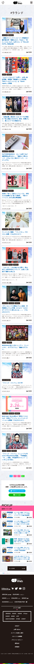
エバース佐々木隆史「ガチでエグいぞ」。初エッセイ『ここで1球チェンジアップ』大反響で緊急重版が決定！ (22, 514)
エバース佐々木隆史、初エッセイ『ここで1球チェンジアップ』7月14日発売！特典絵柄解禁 (21, 549)
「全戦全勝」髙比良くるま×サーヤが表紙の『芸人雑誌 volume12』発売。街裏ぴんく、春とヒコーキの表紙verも (15, 119)
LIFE (17, 616)
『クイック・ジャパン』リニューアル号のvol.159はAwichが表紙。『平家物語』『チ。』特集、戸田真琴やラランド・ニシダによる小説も (15, 457)
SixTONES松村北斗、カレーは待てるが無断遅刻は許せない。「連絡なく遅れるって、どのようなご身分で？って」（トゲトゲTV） (15, 157)
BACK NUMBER (10, 619)
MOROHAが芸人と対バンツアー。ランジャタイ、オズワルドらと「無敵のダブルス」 (15, 347)
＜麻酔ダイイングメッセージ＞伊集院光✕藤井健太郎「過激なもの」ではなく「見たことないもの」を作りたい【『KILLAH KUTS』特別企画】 (15, 41)
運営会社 (17, 643)
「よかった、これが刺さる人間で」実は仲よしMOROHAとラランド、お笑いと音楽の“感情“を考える (15, 269)
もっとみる (12, 568)
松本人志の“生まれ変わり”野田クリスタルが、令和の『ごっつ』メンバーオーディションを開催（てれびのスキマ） (15, 418)
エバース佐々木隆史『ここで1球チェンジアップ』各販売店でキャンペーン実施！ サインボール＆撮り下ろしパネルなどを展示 (22, 522)
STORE (18, 619)
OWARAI (8, 613)
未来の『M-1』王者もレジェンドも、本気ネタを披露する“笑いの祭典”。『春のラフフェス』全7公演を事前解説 (15, 196)
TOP (3, 573)
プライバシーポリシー (17, 640)
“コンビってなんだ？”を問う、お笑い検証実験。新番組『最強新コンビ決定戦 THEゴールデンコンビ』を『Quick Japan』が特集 (15, 80)
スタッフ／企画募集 (17, 636)
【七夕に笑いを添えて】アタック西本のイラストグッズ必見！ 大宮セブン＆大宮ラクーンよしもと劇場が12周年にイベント (22, 558)
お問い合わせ (17, 629)
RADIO (8, 616)
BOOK (13, 616)
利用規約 (17, 647)
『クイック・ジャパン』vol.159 (12, 383)
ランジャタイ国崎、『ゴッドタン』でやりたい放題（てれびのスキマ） (15, 233)
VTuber (25, 613)
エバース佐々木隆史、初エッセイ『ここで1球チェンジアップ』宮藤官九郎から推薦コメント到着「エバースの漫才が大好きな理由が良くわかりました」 (22, 531)
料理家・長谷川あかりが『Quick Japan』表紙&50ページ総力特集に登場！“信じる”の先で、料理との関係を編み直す (22, 540)
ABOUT (17, 626)
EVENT (24, 619)
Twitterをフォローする (18, 491)
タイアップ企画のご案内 (17, 633)
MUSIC (14, 613)
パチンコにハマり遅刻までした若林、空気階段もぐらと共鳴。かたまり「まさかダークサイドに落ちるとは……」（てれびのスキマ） (15, 309)
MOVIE (20, 613)
